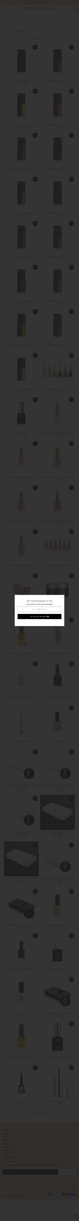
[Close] (62, 597)
